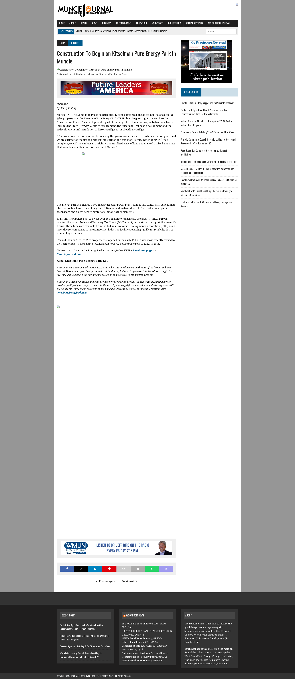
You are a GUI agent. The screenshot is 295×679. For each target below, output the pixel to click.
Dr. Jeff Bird (174, 23)
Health (84, 23)
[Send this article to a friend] (123, 569)
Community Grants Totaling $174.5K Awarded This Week (207, 132)
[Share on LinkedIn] (95, 569)
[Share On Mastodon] (166, 569)
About (72, 23)
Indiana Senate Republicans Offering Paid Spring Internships (209, 161)
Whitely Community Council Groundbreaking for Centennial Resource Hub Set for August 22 (208, 141)
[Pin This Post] (109, 569)
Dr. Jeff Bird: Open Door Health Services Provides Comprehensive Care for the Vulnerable (204, 112)
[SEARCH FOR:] (221, 31)
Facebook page (142, 250)
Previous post (107, 581)
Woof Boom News (135, 615)
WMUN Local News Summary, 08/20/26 (142, 638)
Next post (128, 581)
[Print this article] (138, 569)
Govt (94, 23)
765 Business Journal (219, 23)
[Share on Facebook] (67, 569)
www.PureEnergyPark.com (72, 292)
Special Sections (194, 23)
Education (141, 23)
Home (62, 23)
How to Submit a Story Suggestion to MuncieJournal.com (207, 103)
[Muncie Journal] (85, 10)
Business (106, 23)
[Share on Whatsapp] (152, 569)
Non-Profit (157, 23)
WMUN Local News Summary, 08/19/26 (142, 660)
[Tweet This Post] (81, 569)
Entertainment (124, 23)
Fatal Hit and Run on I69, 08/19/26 (140, 642)
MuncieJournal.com (69, 254)
